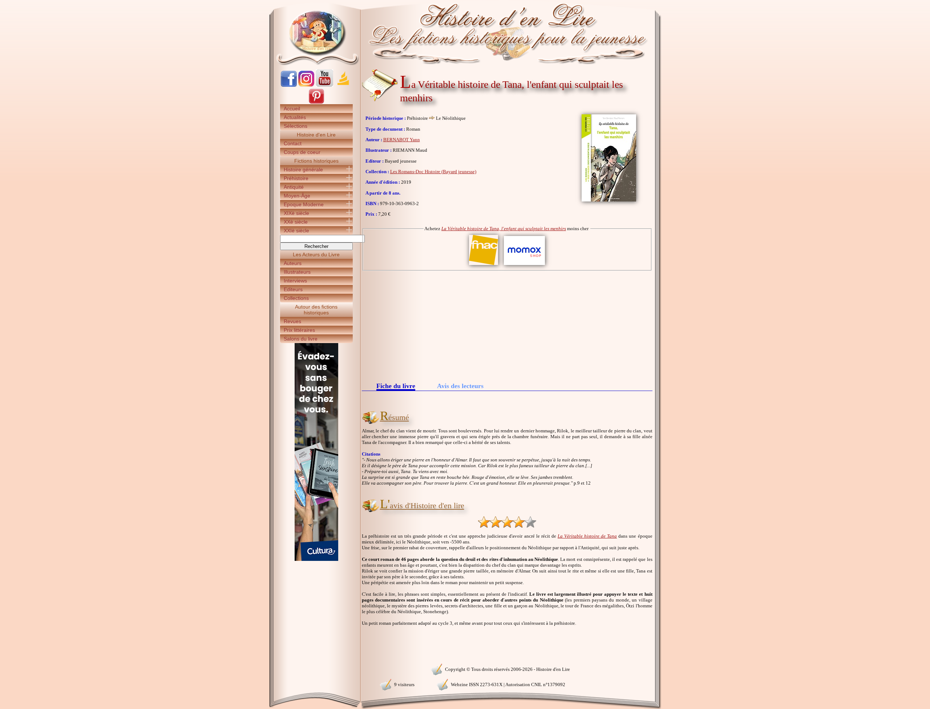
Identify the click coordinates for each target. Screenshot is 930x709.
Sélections (295, 126)
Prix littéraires (299, 330)
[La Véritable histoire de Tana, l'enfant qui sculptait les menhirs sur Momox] (524, 265)
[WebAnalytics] (316, 668)
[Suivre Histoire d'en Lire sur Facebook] (289, 85)
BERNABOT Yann (401, 139)
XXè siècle (296, 222)
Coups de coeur (302, 152)
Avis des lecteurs (460, 385)
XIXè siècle (296, 213)
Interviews (295, 281)
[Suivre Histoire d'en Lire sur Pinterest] (316, 102)
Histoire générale (303, 169)
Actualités (295, 117)
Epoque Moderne (304, 204)
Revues (292, 321)
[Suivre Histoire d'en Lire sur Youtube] (324, 85)
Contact (293, 143)
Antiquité (294, 187)
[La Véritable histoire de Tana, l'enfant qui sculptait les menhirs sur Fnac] (483, 265)
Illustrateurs (297, 272)
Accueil (292, 108)
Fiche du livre (395, 386)
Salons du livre (301, 339)
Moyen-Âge (297, 196)
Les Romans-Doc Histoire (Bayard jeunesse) (433, 171)
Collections (296, 298)
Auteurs (293, 263)
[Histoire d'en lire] (465, 32)
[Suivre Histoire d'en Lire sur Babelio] (343, 85)
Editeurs (293, 289)
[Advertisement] (507, 325)
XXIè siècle (296, 230)
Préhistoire (296, 178)
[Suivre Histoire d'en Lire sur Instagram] (306, 85)
